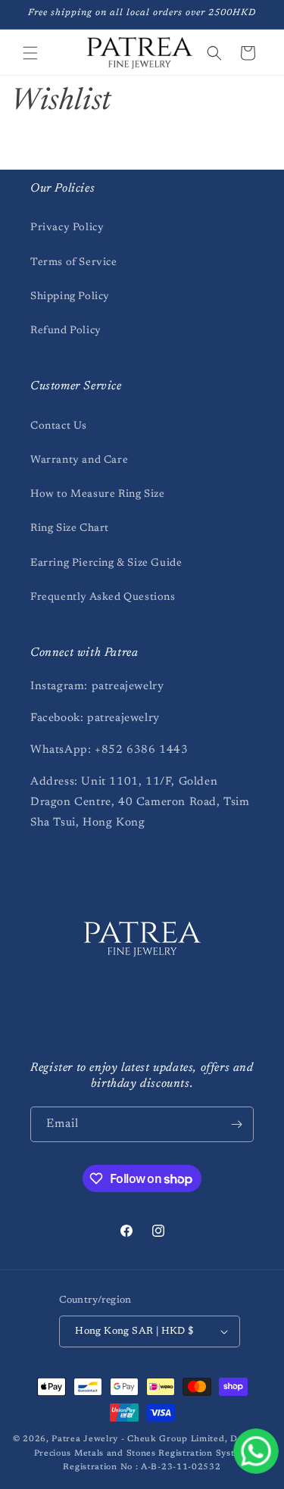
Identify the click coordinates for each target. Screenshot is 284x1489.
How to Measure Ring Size (97, 494)
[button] (30, 53)
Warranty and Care (79, 460)
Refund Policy (65, 331)
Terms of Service (73, 263)
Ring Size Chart (69, 528)
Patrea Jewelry (84, 1439)
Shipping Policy (70, 297)
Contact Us (58, 426)
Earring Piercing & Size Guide (106, 563)
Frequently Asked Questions (103, 597)
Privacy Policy (67, 228)
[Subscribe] (236, 1124)
